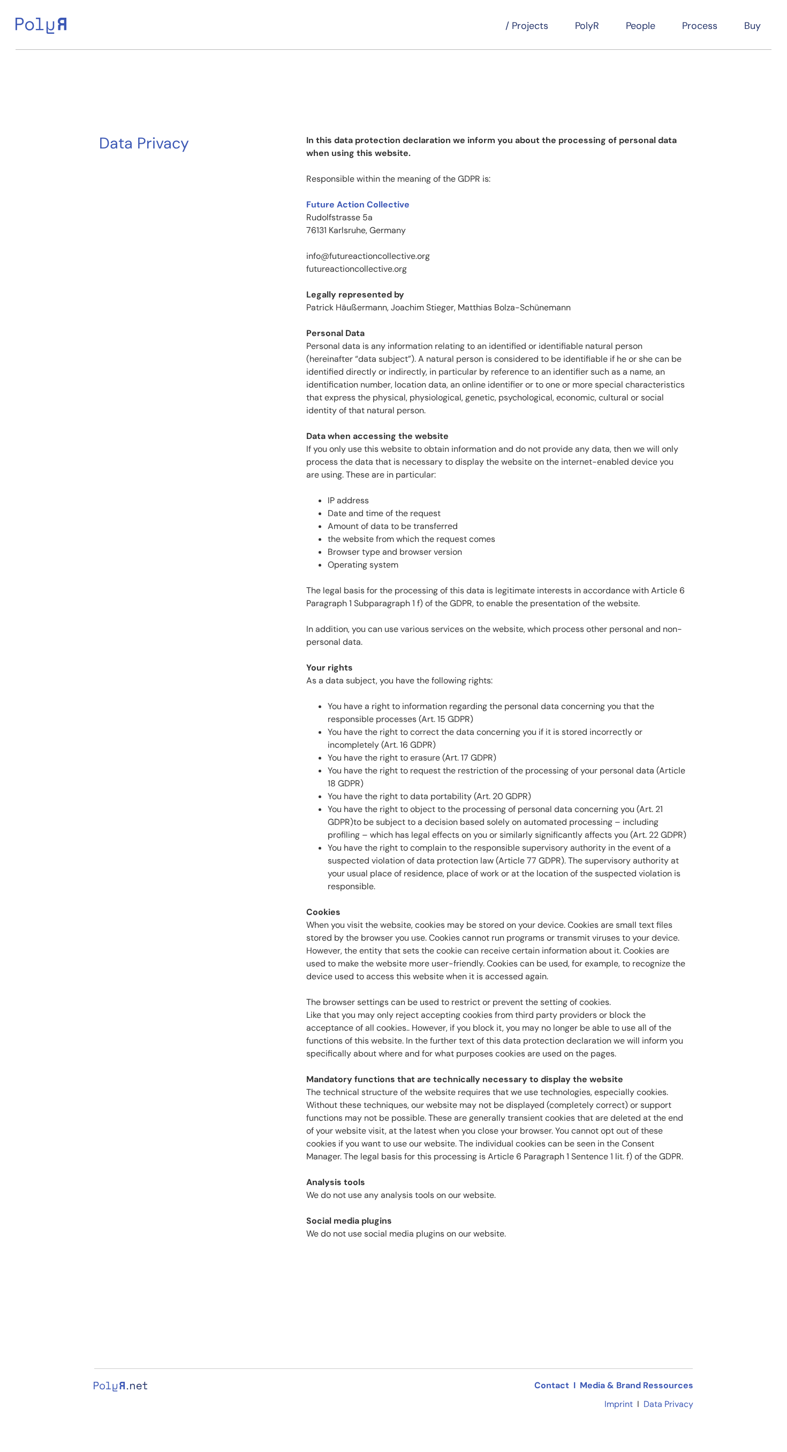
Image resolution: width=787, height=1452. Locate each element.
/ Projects (526, 25)
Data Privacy (668, 1404)
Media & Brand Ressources (636, 1385)
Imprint (618, 1404)
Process (699, 25)
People (640, 25)
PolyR (587, 25)
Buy (752, 25)
